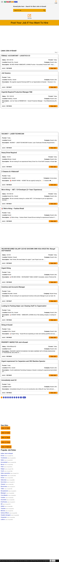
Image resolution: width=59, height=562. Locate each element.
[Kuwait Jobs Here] (11, 2)
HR (5, 504)
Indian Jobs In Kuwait (7, 453)
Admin (6, 506)
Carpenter (8, 517)
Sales (7, 460)
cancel (53, 560)
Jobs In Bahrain (6, 447)
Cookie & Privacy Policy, (34, 560)
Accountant (8, 462)
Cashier (7, 497)
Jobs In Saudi (5, 437)
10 (20, 397)
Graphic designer (10, 515)
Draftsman (8, 502)
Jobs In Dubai (5, 433)
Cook (6, 471)
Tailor (6, 488)
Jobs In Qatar (5, 428)
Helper (7, 469)
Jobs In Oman (5, 442)
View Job (53, 68)
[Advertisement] (29, 37)
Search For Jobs (17, 10)
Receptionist (8, 491)
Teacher (7, 508)
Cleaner (7, 484)
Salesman (8, 480)
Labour (7, 519)
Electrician (8, 486)
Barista (7, 510)
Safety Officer (9, 513)
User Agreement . (45, 560)
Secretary (8, 482)
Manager (7, 493)
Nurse (7, 464)
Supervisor (8, 475)
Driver (7, 455)
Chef (6, 466)
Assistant (7, 499)
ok (50, 560)
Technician (8, 458)
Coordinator (8, 495)
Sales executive (10, 473)
